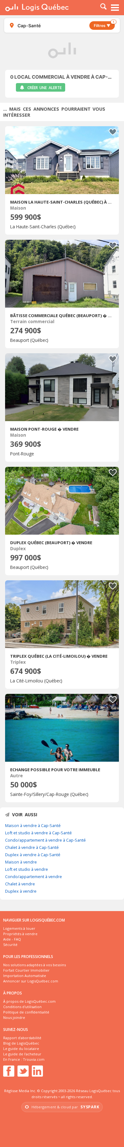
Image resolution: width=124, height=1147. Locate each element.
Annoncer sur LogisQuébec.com (30, 981)
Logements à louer (19, 928)
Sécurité (10, 944)
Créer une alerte (44, 87)
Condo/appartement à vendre (33, 876)
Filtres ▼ (104, 24)
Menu (115, 7)
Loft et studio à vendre (26, 869)
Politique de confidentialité (26, 1012)
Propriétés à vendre (20, 933)
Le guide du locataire (21, 1048)
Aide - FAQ (12, 939)
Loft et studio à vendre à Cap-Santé (38, 833)
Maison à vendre (21, 862)
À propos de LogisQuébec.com (29, 1001)
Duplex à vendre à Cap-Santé (32, 854)
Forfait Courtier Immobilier (26, 970)
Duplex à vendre (21, 891)
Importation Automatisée (24, 975)
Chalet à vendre (20, 884)
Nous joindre (14, 1017)
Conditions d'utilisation (22, 1006)
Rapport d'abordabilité (22, 1037)
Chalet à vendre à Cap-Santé (32, 847)
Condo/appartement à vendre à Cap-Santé (45, 840)
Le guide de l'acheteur (22, 1054)
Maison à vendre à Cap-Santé (33, 825)
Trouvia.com (34, 1059)
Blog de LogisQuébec (21, 1043)
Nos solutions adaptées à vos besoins (34, 964)
